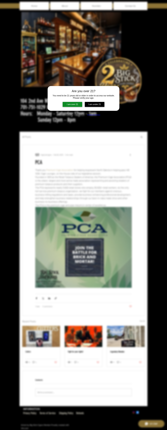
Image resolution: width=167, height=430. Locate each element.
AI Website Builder (93, 115)
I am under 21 (94, 104)
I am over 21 (72, 104)
